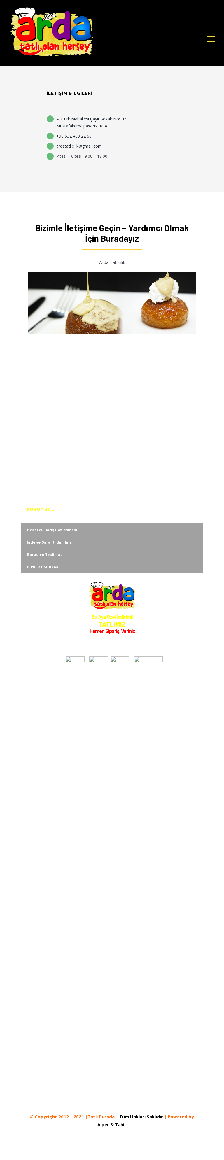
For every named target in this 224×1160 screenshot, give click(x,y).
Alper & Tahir (111, 1124)
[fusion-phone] (132, 1101)
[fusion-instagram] (101, 1101)
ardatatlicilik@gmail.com (79, 146)
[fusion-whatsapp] (111, 1101)
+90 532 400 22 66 (74, 136)
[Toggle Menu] (211, 39)
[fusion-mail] (122, 1101)
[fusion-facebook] (90, 1101)
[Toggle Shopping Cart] (194, 39)
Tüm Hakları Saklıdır (141, 1116)
